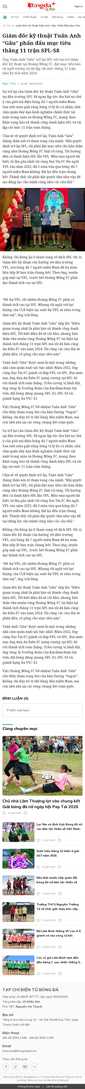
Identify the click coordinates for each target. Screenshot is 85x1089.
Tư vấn (44, 16)
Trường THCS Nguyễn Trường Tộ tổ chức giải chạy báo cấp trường (58, 907)
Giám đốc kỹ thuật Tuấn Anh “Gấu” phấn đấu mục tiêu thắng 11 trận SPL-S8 (48, 26)
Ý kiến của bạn (18, 710)
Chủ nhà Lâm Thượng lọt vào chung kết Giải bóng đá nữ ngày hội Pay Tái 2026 (41, 803)
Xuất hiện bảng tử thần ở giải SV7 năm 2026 (58, 853)
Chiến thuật (29, 16)
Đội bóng (57, 16)
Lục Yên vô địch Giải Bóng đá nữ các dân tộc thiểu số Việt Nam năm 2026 (59, 826)
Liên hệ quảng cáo (56, 1086)
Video (70, 16)
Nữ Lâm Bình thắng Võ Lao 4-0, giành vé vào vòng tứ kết (59, 933)
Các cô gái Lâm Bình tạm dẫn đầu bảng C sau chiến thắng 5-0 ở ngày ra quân (59, 960)
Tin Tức (15, 16)
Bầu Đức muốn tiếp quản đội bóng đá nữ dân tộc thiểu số (57, 880)
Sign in (78, 6)
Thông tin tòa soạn (29, 1086)
